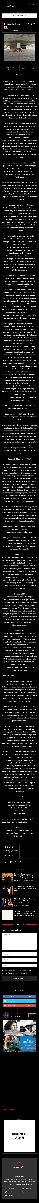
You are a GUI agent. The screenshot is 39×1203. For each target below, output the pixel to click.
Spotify (11, 1192)
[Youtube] (5, 1195)
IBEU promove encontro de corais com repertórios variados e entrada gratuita (24, 913)
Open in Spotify (9, 1110)
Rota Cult (9, 847)
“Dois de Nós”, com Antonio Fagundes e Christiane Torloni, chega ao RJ (24, 901)
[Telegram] (17, 74)
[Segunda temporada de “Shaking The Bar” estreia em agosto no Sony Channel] (7, 877)
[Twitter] (27, 74)
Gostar (31, 996)
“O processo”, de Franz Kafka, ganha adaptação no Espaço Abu (25, 888)
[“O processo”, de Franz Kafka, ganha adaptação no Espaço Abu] (7, 890)
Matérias (17, 880)
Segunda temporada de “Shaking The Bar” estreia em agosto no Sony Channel (25, 876)
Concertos (18, 918)
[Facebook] (22, 74)
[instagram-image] (11, 1028)
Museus (15, 30)
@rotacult (14, 1014)
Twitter (27, 1192)
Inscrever (31, 1005)
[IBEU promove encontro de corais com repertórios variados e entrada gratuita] (7, 915)
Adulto (16, 893)
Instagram (28, 1188)
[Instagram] (9, 855)
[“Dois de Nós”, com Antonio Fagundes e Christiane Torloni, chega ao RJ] (7, 902)
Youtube (11, 1195)
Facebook (11, 1188)
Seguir (32, 1001)
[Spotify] (5, 1192)
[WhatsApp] (12, 74)
